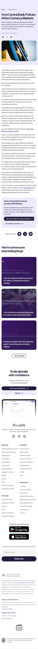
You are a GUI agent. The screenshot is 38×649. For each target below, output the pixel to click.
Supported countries (8, 503)
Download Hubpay (7, 499)
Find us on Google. (7, 609)
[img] (19, 529)
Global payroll (6, 455)
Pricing (4, 475)
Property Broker (24, 465)
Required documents (26, 506)
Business (5, 445)
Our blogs (23, 486)
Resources (24, 482)
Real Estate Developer (26, 462)
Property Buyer (24, 449)
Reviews (4, 506)
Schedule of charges (8, 489)
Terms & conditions (8, 485)
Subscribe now (28, 188)
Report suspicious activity (28, 499)
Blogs (3, 9)
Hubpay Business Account (10, 449)
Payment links (6, 462)
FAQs (3, 482)
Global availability (7, 469)
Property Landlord (25, 455)
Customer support (25, 489)
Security (4, 479)
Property (23, 445)
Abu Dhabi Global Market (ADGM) (25, 583)
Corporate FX (6, 465)
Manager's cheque (25, 459)
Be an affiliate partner (26, 503)
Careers (22, 513)
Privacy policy (24, 493)
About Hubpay (24, 509)
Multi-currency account (9, 452)
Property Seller (24, 452)
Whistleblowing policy (26, 496)
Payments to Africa (7, 472)
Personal (5, 496)
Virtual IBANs (6, 459)
